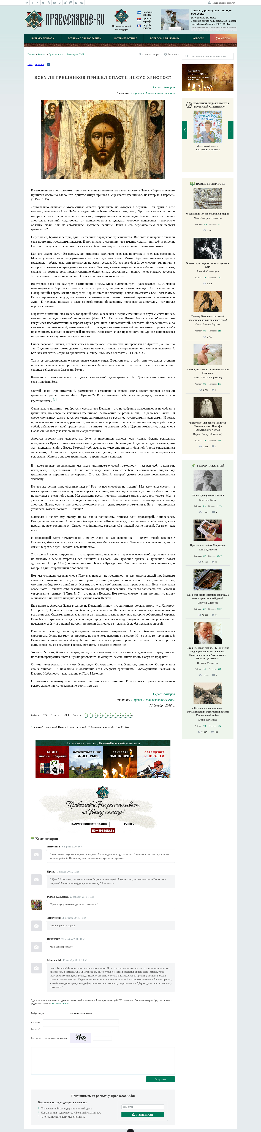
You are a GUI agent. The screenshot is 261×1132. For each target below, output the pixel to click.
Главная (31, 54)
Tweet (30, 64)
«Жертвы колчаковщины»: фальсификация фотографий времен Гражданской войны (208, 711)
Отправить (160, 1079)
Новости (198, 38)
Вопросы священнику (164, 38)
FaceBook (47, 1013)
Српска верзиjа (147, 20)
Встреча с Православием (84, 38)
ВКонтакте (54, 1013)
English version (147, 26)
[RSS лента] (76, 2)
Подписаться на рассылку (224, 2)
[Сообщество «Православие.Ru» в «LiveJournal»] (49, 2)
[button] (171, 29)
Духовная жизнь (56, 54)
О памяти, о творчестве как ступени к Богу (208, 265)
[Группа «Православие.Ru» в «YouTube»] (54, 2)
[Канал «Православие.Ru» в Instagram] (71, 2)
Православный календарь (121, 28)
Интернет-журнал (125, 38)
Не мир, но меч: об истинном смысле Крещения (208, 371)
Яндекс (60, 1013)
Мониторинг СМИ (75, 54)
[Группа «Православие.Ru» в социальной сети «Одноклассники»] (32, 2)
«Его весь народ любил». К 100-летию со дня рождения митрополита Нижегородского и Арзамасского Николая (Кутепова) (207, 653)
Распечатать (173, 54)
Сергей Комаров (164, 87)
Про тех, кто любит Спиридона (207, 545)
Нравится (39, 64)
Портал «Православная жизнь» (153, 93)
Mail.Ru (67, 1013)
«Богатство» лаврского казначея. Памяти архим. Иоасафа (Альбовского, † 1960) (208, 426)
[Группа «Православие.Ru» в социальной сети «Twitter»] (43, 2)
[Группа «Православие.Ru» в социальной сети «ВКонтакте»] (27, 2)
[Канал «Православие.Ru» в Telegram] (65, 2)
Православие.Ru (60, 1003)
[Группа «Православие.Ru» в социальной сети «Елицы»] (60, 2)
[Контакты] (82, 2)
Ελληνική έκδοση (148, 13)
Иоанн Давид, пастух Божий (208, 495)
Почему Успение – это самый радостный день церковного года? (208, 318)
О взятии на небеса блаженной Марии (207, 213)
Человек (41, 54)
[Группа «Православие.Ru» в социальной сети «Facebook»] (38, 2)
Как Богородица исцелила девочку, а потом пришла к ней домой (208, 596)
